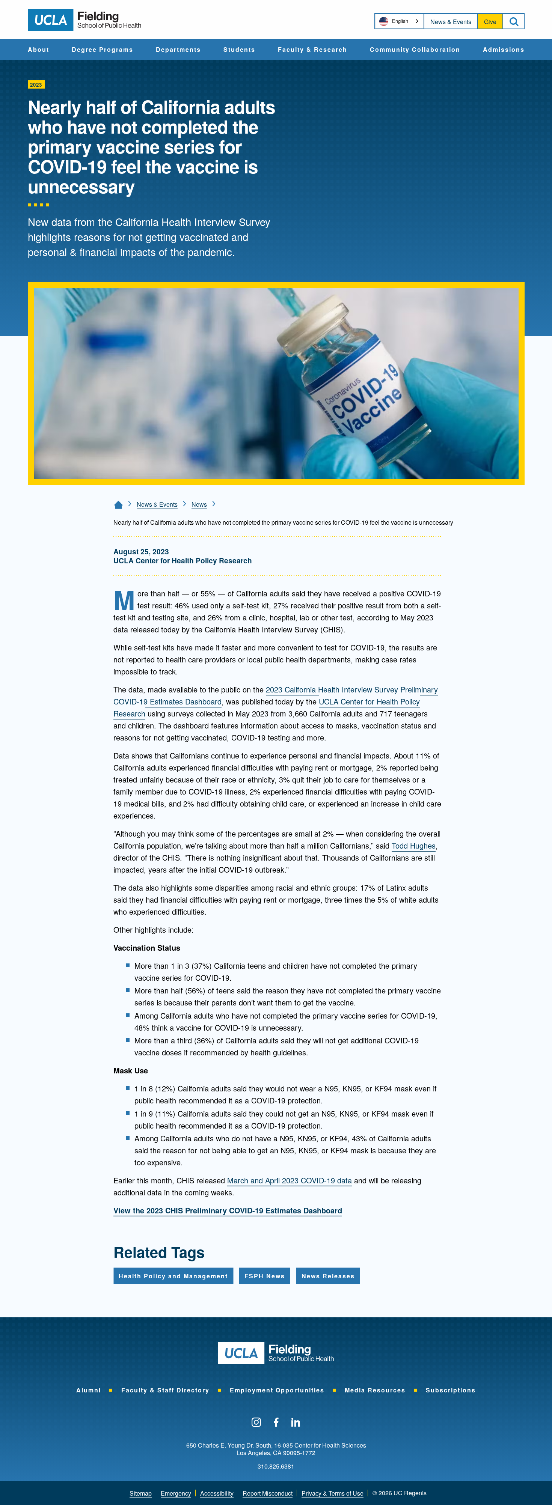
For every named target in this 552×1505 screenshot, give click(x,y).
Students (239, 50)
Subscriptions (451, 1390)
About (38, 50)
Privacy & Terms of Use (332, 1493)
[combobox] (399, 21)
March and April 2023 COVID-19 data (289, 1180)
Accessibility (217, 1493)
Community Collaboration (415, 50)
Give (490, 21)
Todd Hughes (414, 845)
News (199, 504)
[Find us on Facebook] (276, 1422)
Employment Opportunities (277, 1390)
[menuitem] (38, 49)
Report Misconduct (268, 1493)
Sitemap (141, 1493)
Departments (178, 50)
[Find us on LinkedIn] (295, 1422)
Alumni (88, 1390)
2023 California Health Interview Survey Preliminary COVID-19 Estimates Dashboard (275, 695)
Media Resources (375, 1390)
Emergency (176, 1493)
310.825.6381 (276, 1466)
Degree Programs (102, 50)
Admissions (504, 50)
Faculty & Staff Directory (165, 1390)
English (400, 20)
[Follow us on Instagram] (256, 1422)
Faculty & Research (312, 50)
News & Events (450, 21)
